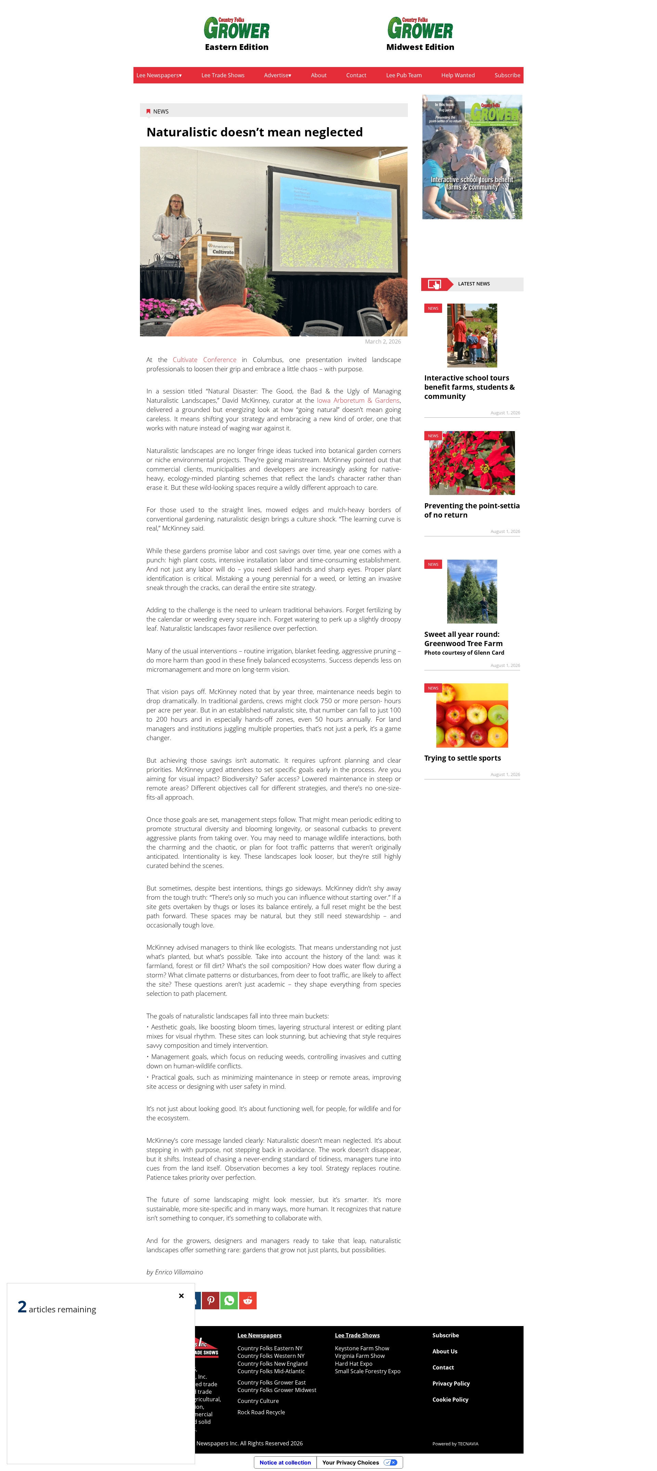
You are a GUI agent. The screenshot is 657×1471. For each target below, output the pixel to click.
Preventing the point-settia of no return (472, 510)
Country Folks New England (272, 1363)
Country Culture (258, 1401)
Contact (356, 75)
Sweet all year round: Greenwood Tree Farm (463, 638)
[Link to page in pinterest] (210, 1300)
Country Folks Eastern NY (269, 1348)
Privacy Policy (451, 1383)
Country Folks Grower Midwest (277, 1390)
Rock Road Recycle (261, 1412)
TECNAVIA (468, 1444)
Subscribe (507, 75)
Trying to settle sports (462, 758)
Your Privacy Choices (350, 1462)
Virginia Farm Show (360, 1356)
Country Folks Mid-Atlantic (271, 1371)
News (161, 111)
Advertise (276, 75)
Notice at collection (285, 1462)
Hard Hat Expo (354, 1363)
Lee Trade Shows (223, 75)
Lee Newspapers (158, 75)
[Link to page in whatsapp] (229, 1300)
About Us (445, 1351)
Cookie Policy (450, 1399)
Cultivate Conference (204, 359)
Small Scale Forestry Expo (368, 1371)
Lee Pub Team (404, 75)
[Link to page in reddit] (248, 1300)
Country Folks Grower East (271, 1382)
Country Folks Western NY (271, 1356)
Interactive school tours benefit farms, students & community (469, 387)
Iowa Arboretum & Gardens (358, 400)
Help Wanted (458, 75)
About (319, 75)
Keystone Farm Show (362, 1348)
